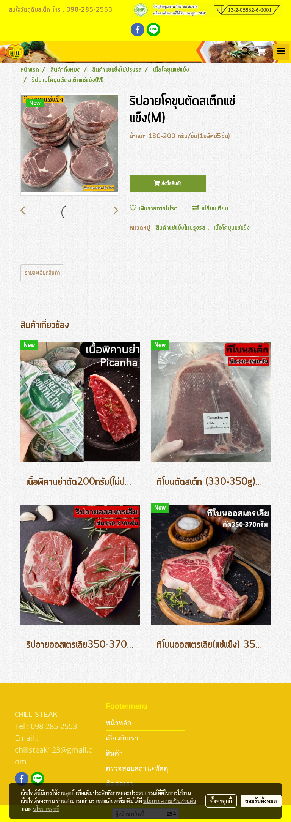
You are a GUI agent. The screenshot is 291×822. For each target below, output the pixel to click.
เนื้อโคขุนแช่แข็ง (232, 227)
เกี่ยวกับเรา (122, 738)
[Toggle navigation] (281, 52)
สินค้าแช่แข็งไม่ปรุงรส (182, 227)
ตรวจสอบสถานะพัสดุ (137, 768)
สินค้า (114, 753)
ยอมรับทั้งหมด (261, 800)
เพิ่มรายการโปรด (157, 208)
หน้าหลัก (118, 723)
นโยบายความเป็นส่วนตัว (169, 800)
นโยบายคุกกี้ (46, 808)
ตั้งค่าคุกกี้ (221, 800)
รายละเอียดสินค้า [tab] (42, 273)
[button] (243, 51)
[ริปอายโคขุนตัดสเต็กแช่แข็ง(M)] (69, 144)
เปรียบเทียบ (213, 208)
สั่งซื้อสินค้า (170, 183)
